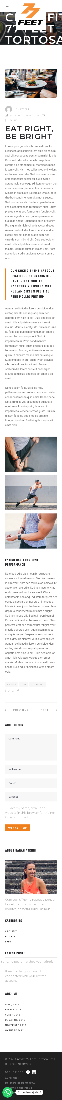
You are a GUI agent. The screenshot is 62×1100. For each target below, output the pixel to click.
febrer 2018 (13, 1009)
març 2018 (12, 1004)
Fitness (10, 936)
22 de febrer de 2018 (24, 115)
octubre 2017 (14, 1030)
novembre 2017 (15, 1025)
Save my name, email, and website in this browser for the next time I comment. (30, 812)
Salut (14, 120)
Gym (23, 684)
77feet (24, 109)
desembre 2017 (15, 1020)
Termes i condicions (18, 1088)
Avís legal (12, 1078)
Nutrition (37, 684)
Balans (11, 684)
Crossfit (11, 931)
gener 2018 (12, 1015)
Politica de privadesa (20, 1083)
